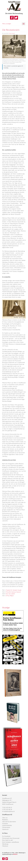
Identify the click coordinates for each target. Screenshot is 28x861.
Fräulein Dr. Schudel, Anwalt (13, 590)
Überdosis (5, 846)
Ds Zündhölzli (6, 836)
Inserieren (5, 823)
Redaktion (5, 819)
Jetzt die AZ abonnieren (9, 821)
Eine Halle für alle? (7, 840)
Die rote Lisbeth (10, 593)
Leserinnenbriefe (7, 825)
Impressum (5, 829)
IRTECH (15, 854)
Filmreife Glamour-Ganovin (13, 592)
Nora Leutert (12, 33)
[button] (23, 23)
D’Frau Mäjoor (10, 595)
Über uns (5, 817)
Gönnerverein (6, 827)
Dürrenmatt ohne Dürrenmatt (10, 838)
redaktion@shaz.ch (9, 811)
